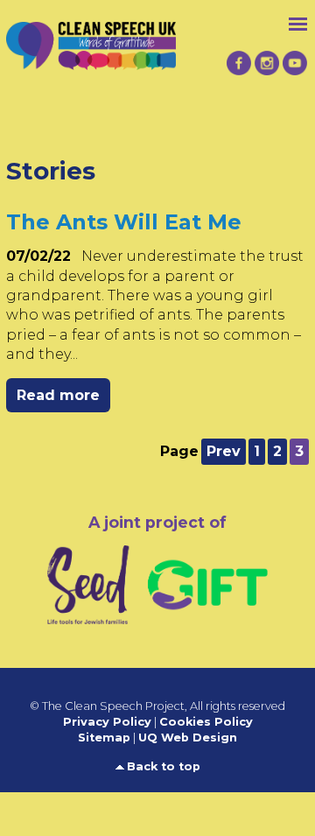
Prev (223, 451)
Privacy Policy (107, 721)
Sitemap (104, 737)
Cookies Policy (206, 721)
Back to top (163, 766)
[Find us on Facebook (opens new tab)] (239, 63)
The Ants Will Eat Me (124, 222)
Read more (58, 395)
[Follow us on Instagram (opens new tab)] (267, 63)
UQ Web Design (187, 737)
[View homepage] (91, 33)
